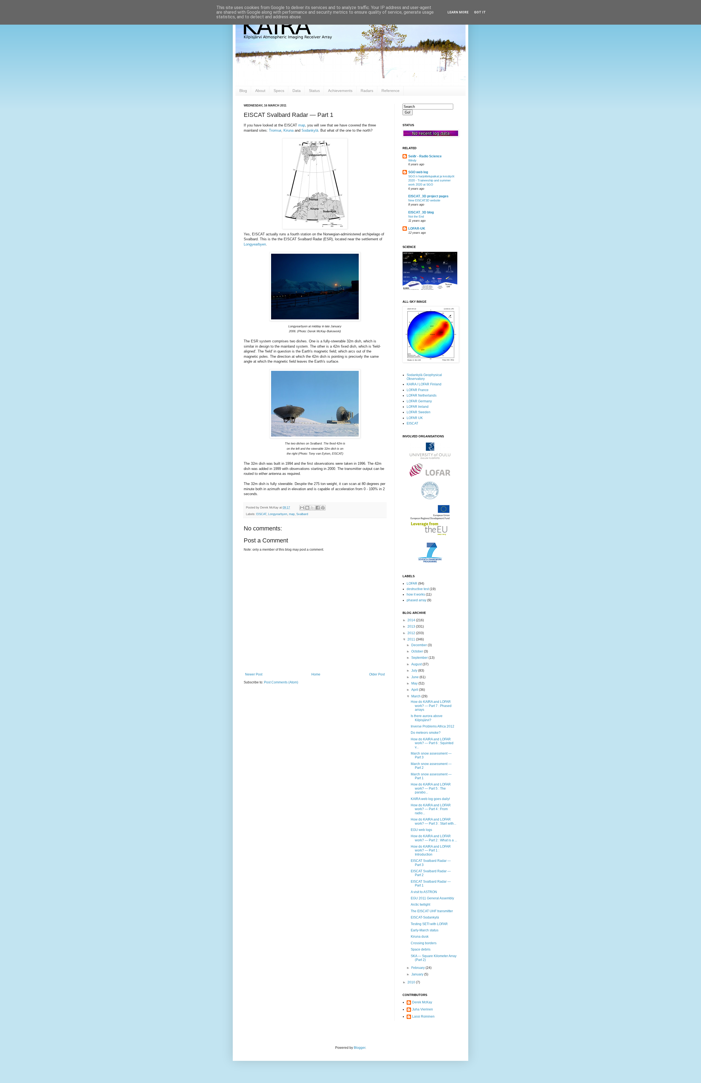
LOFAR (412, 583)
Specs (279, 90)
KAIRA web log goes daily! (430, 799)
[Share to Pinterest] (323, 507)
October (417, 651)
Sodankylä (309, 130)
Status (314, 90)
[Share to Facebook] (317, 507)
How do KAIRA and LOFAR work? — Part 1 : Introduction (431, 850)
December (419, 645)
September (420, 658)
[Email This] (302, 507)
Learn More (458, 12)
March (416, 696)
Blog (243, 90)
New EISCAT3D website (424, 200)
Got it (480, 12)
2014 (411, 620)
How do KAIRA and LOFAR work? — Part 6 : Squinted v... (432, 743)
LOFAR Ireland (418, 407)
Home (315, 674)
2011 (411, 639)
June (415, 677)
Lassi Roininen (423, 1016)
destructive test (418, 589)
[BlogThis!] (307, 507)
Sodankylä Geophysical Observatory (424, 377)
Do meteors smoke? (426, 733)
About (260, 90)
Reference (390, 90)
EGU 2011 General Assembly (432, 898)
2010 (411, 982)
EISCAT (261, 514)
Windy (412, 160)
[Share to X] (312, 507)
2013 (411, 626)
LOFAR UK (415, 418)
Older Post (377, 674)
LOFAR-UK (416, 228)
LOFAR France (418, 390)
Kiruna (288, 130)
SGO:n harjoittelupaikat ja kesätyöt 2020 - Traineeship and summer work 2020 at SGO (431, 180)
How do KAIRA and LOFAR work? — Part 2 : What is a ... (434, 838)
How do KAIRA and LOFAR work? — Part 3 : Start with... (433, 821)
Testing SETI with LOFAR (429, 924)
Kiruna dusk (420, 936)
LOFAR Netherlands (421, 395)
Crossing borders (423, 943)
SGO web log (418, 172)
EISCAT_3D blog (421, 212)
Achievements (340, 90)
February (418, 968)
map (301, 125)
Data (296, 90)
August (417, 664)
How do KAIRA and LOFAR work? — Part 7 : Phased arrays (431, 706)
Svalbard (302, 514)
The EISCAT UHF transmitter (432, 911)
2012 (411, 633)
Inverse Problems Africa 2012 (432, 726)
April (415, 690)
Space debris (420, 949)
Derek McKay (422, 1002)
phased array (416, 600)
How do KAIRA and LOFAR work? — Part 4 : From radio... (431, 809)
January (417, 974)
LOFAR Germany (419, 401)
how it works (416, 594)
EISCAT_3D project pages (428, 196)
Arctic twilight (420, 904)
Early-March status (424, 930)
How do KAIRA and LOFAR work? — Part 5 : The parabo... (431, 788)
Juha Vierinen (422, 1009)
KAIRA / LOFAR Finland (424, 384)
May (414, 683)
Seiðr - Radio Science (425, 156)
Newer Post (253, 674)
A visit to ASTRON (424, 892)
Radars (367, 90)
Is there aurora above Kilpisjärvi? (427, 718)
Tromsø (275, 130)
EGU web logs (421, 830)
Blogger (359, 1048)
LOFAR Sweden (418, 412)
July (414, 670)
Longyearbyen (255, 244)
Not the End (416, 216)
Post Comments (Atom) (281, 682)
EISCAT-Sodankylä (425, 917)
